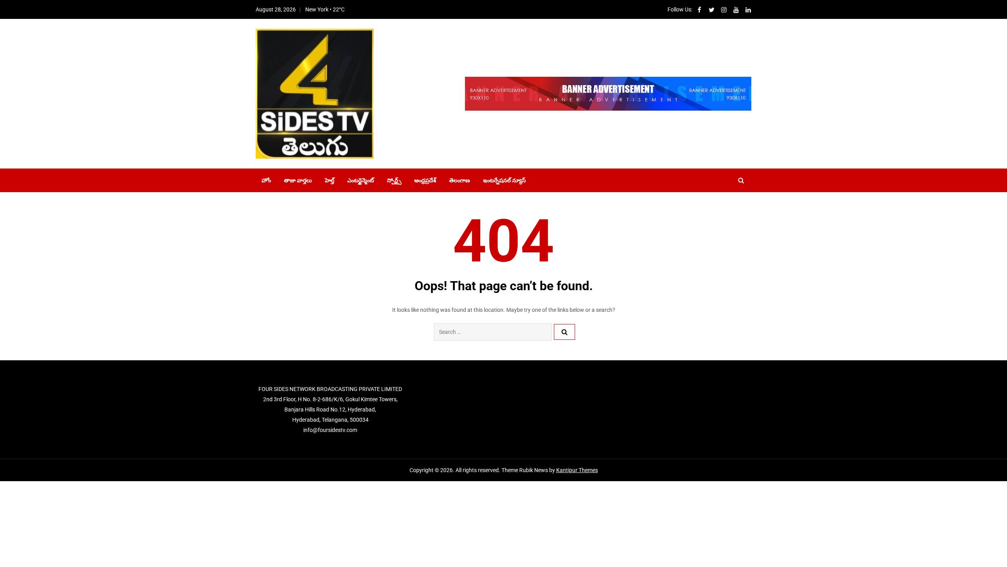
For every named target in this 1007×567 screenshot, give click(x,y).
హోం (266, 180)
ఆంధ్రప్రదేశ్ (425, 180)
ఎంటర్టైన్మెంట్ (360, 180)
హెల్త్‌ (329, 180)
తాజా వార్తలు (298, 180)
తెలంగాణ (459, 180)
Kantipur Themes (577, 470)
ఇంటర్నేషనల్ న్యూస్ (504, 180)
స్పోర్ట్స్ (394, 180)
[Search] (564, 332)
